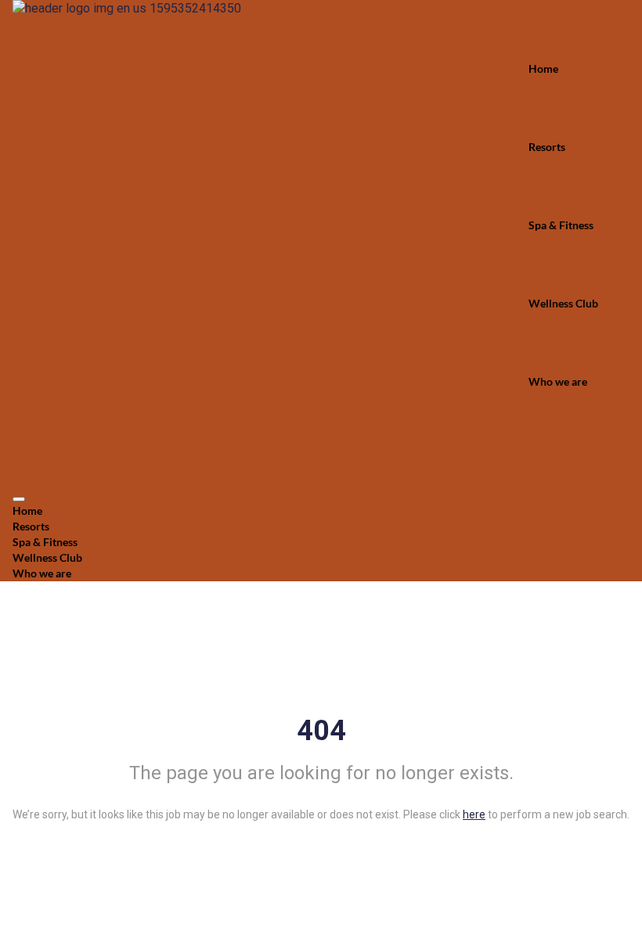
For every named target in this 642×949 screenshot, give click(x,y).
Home (543, 68)
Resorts (546, 146)
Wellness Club (563, 303)
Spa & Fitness (560, 225)
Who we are (557, 381)
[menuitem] (321, 511)
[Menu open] (19, 499)
